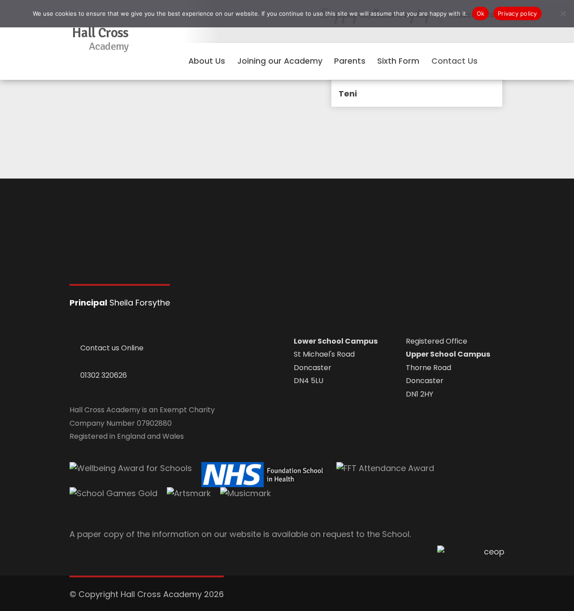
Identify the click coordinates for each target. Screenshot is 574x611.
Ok (481, 13)
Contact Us (454, 61)
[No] (562, 13)
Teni (348, 93)
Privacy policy (517, 13)
